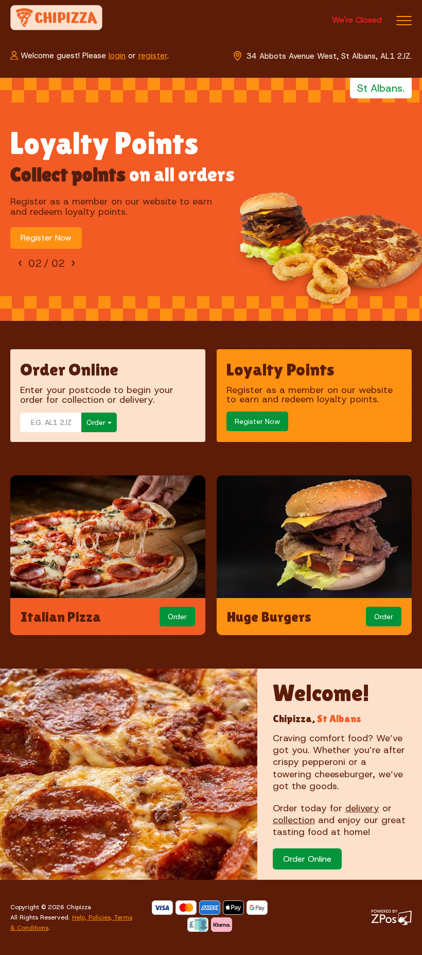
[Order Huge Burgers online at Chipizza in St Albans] (314, 538)
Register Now (46, 237)
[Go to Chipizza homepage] (56, 17)
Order (177, 616)
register (152, 55)
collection (294, 820)
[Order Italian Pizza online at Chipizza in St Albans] (107, 538)
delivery (362, 808)
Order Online (307, 859)
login (117, 55)
